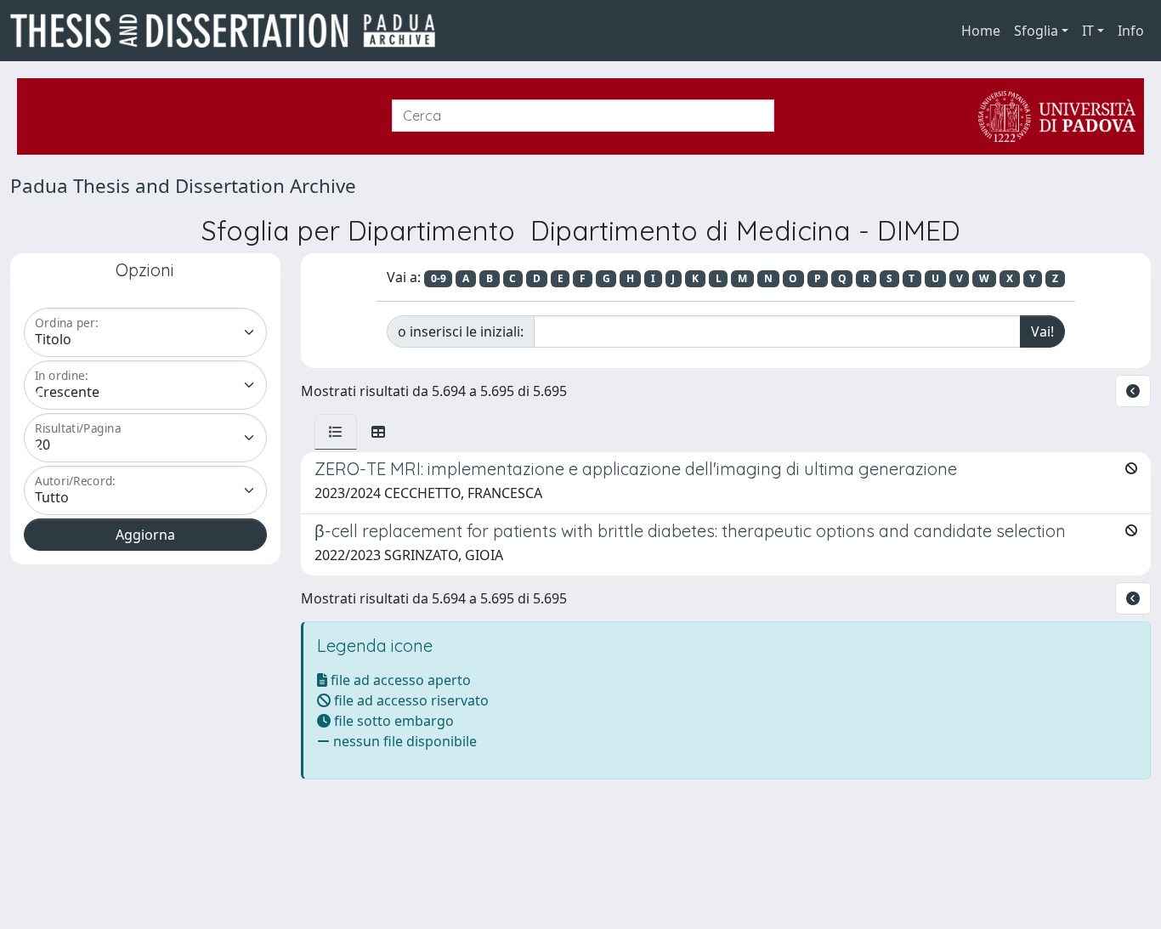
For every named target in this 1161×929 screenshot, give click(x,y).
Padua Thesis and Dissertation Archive (183, 186)
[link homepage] (229, 30)
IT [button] (1088, 30)
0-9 (438, 278)
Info (1131, 30)
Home (980, 30)
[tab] (335, 432)
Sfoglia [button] (1036, 30)
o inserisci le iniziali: (461, 331)
